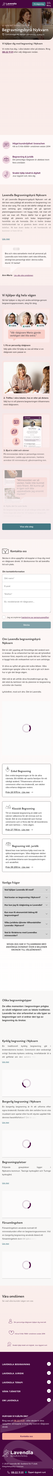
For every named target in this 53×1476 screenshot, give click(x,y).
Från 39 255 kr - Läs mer (18, 867)
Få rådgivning (39, 4)
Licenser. (20, 1466)
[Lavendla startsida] (10, 4)
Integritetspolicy (8, 1466)
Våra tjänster (11, 1391)
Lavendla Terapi (12, 1382)
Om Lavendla (10, 1400)
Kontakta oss (26, 1436)
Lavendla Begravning (16, 1364)
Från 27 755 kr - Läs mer (18, 829)
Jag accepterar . (28, 617)
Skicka (26, 625)
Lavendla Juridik (13, 1373)
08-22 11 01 (17, 1472)
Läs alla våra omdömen (23, 275)
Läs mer (6, 239)
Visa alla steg (26, 526)
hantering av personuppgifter (35, 617)
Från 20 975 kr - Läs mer (18, 792)
